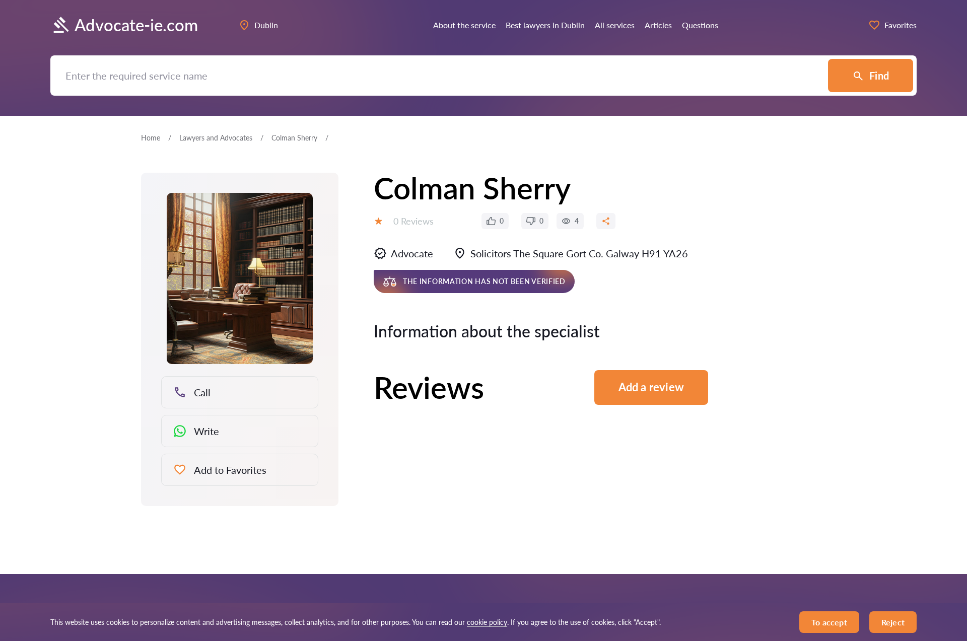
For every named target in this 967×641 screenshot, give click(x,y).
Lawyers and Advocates (215, 137)
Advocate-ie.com (136, 25)
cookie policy (487, 622)
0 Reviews (413, 221)
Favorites (900, 25)
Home (150, 137)
